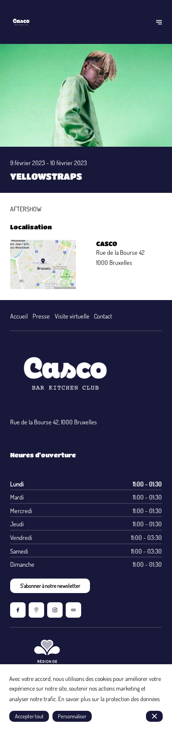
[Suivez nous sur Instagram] (55, 610)
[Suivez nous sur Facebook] (18, 610)
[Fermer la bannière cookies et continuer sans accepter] (154, 716)
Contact (103, 316)
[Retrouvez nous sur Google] (36, 610)
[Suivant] (159, 22)
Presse (41, 316)
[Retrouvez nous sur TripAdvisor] (73, 610)
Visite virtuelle (72, 316)
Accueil (19, 316)
